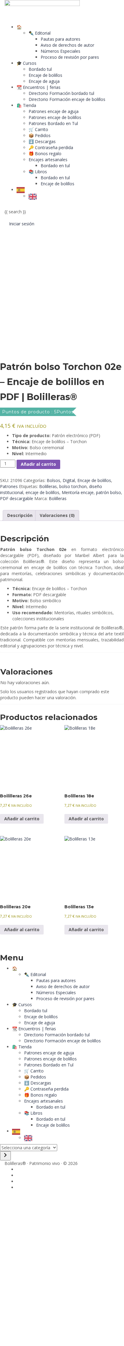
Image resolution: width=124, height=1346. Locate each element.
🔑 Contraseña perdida (51, 147)
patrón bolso (108, 492)
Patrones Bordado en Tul (53, 123)
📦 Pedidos (40, 135)
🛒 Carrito (38, 129)
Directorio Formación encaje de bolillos (67, 99)
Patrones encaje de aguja (54, 111)
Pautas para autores (60, 39)
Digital (69, 480)
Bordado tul (40, 69)
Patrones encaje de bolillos (55, 117)
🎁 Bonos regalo (45, 153)
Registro (34, 1337)
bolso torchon (73, 486)
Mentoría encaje (78, 492)
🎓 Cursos (26, 63)
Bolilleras (48, 486)
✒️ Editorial (40, 33)
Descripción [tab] (20, 515)
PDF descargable (16, 498)
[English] (34, 196)
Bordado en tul (55, 165)
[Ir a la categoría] (5, 1155)
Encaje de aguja (44, 81)
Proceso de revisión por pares (70, 57)
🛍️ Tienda (26, 105)
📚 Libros (38, 171)
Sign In (49, 1337)
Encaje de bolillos (45, 75)
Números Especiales (60, 51)
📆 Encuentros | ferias (38, 87)
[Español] (22, 190)
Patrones (9, 486)
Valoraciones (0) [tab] (57, 515)
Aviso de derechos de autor (67, 45)
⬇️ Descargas (42, 141)
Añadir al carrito (38, 464)
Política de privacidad (49, 1274)
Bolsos (53, 480)
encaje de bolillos (42, 492)
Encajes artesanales (48, 159)
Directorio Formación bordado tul (61, 93)
